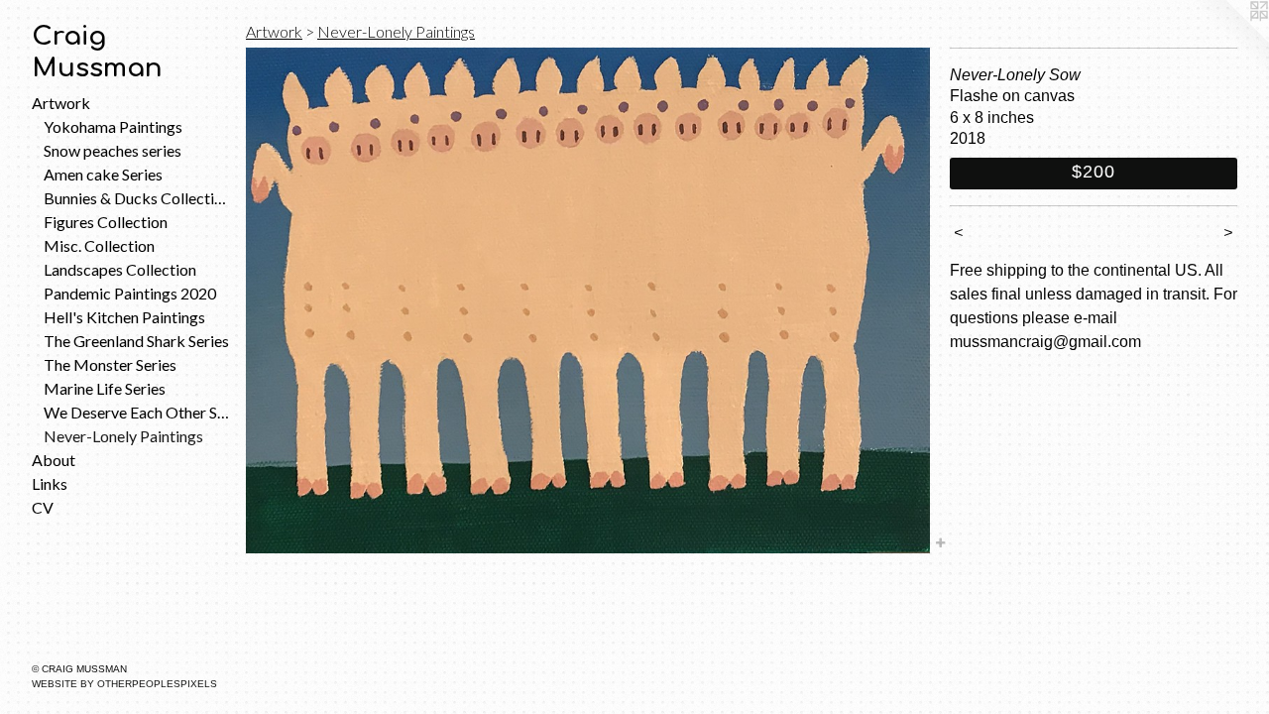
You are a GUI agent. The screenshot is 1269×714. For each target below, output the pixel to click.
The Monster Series (110, 364)
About (53, 459)
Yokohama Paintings (113, 126)
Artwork (61, 102)
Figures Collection (106, 221)
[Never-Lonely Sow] (588, 300)
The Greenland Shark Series (136, 340)
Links (49, 483)
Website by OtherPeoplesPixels (124, 683)
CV (43, 507)
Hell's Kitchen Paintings (124, 316)
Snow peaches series (112, 150)
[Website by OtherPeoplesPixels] (1229, 39)
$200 (1093, 171)
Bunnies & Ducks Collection (137, 197)
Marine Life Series (105, 388)
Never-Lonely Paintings (123, 435)
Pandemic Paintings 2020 (130, 293)
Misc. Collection (99, 245)
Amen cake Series (103, 174)
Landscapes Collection (120, 269)
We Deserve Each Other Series (137, 412)
